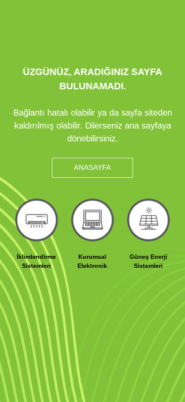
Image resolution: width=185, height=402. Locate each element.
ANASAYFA (92, 167)
